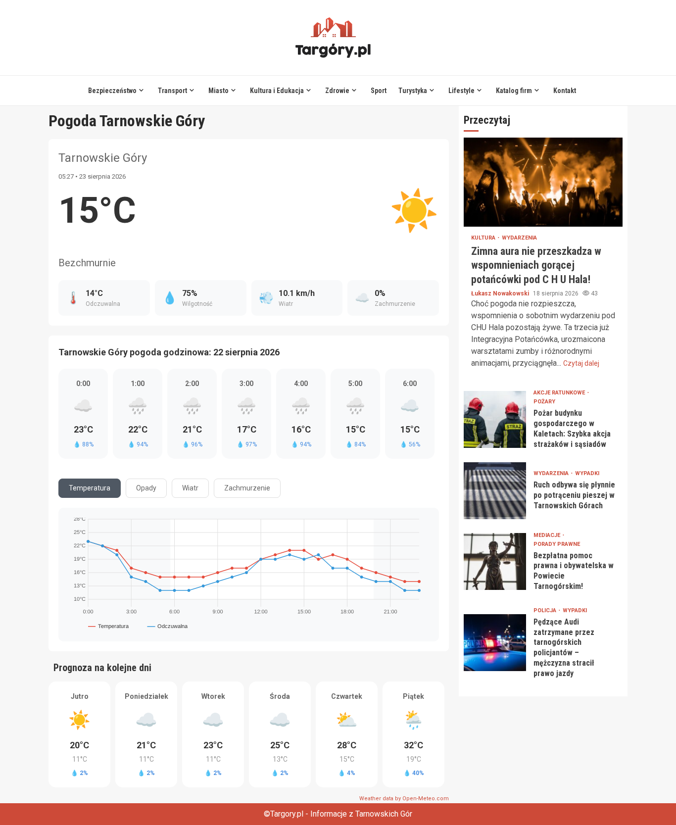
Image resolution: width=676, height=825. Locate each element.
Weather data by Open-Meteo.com (404, 798)
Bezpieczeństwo (112, 91)
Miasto (218, 91)
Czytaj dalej (581, 363)
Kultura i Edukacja (277, 91)
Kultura (484, 238)
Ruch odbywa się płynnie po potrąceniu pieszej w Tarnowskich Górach (495, 490)
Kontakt (564, 91)
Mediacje (547, 535)
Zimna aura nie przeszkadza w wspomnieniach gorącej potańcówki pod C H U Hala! (543, 182)
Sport (378, 91)
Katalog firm (514, 91)
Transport (172, 91)
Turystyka (412, 91)
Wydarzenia (519, 238)
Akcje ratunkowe (559, 392)
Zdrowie (337, 91)
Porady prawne (556, 544)
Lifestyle (461, 91)
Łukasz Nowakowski (501, 293)
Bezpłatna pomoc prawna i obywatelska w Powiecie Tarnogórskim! (495, 561)
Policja (545, 610)
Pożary (544, 401)
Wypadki (587, 473)
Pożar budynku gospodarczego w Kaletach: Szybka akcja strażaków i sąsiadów (495, 419)
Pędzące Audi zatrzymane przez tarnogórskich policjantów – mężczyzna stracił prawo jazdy (495, 642)
